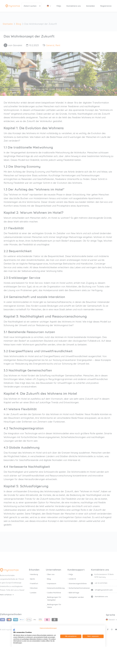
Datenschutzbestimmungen (48, 628)
